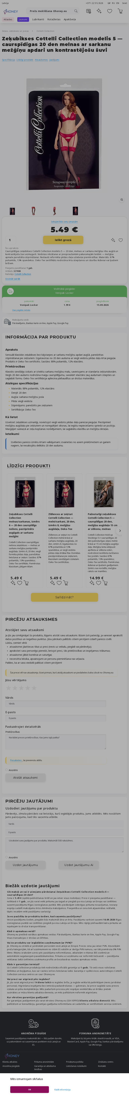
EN (117, 3)
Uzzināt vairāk (12, 278)
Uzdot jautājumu (25, 865)
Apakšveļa (70, 19)
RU (113, 3)
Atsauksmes (41, 59)
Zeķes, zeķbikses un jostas (16, 31)
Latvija (5, 3)
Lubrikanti (38, 19)
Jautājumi (54, 59)
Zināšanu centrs (105, 1061)
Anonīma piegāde (11, 1066)
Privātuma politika (74, 1061)
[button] (120, 530)
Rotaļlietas (54, 19)
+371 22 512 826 (95, 3)
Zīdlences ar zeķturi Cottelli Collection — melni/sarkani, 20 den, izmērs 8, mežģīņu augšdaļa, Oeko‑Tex (61, 521)
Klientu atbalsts (10, 1061)
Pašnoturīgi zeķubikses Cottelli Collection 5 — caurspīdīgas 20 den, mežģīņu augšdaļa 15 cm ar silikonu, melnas (102, 521)
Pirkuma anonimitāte (44, 1061)
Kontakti (102, 1066)
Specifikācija (8, 59)
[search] (76, 11)
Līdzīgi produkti (25, 59)
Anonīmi (13, 770)
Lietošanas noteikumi (76, 1066)
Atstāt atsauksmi (25, 777)
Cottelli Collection (45, 31)
